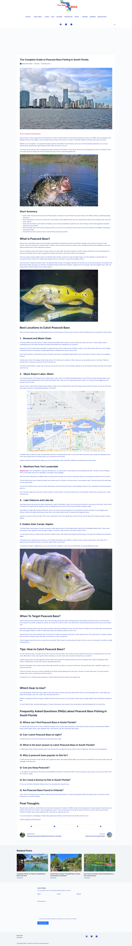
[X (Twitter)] (66, 24)
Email (59, 894)
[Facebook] (61, 24)
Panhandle (93, 16)
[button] (32, 17)
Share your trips (102, 16)
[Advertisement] (66, 39)
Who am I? (28, 16)
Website (79, 894)
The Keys (47, 16)
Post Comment (43, 923)
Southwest (59, 16)
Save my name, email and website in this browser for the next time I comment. (58, 918)
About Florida (37, 16)
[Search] (114, 24)
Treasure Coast (68, 16)
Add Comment (41, 901)
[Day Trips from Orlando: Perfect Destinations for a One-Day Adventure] (99, 862)
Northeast (85, 16)
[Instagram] (71, 24)
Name (39, 894)
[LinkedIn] (100, 826)
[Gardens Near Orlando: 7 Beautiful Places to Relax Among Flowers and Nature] (66, 862)
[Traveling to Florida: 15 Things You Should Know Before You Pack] (32, 862)
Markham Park (24, 470)
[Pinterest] (77, 826)
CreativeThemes (44, 943)
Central (77, 16)
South (52, 16)
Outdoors (43, 63)
